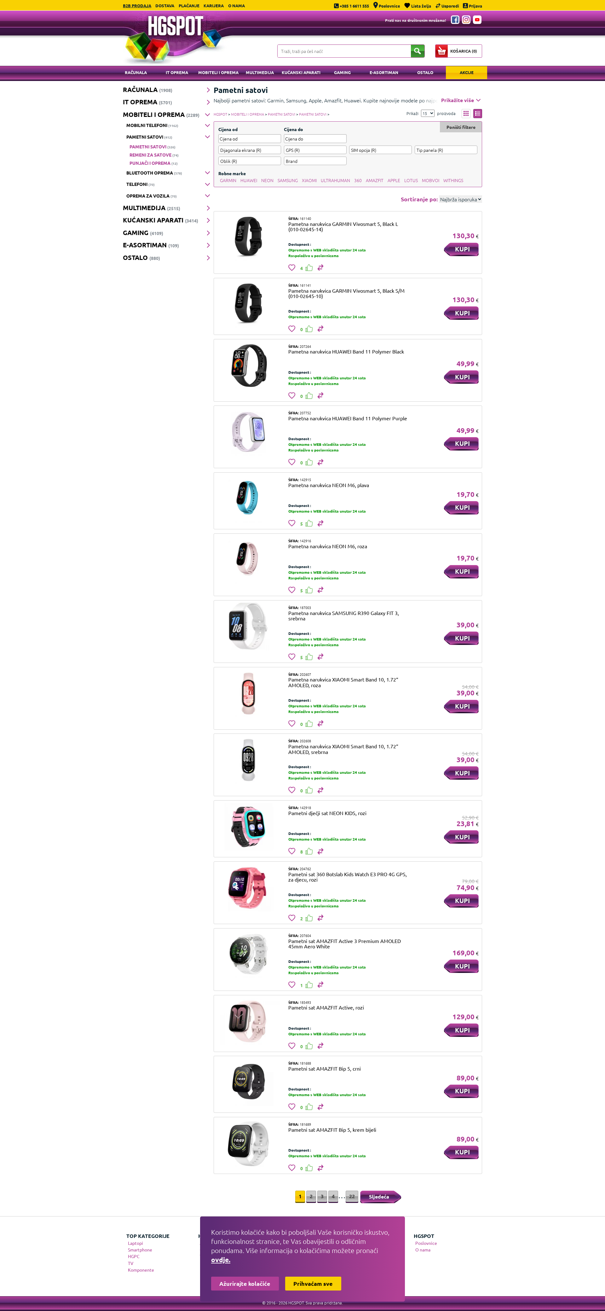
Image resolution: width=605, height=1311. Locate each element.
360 (358, 180)
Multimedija (260, 72)
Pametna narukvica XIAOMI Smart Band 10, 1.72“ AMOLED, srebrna (343, 749)
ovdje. (220, 1259)
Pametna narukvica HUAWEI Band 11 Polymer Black (346, 351)
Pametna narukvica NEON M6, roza (327, 546)
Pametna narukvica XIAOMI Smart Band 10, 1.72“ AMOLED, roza (343, 682)
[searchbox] (249, 150)
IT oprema (177, 72)
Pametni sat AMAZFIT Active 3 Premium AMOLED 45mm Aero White (344, 944)
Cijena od (228, 129)
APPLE (394, 180)
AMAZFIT (374, 180)
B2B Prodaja (137, 5)
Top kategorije (148, 1236)
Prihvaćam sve (313, 1283)
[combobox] (249, 150)
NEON (267, 180)
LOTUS (411, 180)
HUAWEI (248, 180)
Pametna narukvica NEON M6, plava (328, 485)
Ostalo (425, 72)
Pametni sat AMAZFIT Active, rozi (326, 1007)
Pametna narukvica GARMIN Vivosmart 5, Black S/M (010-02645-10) (346, 293)
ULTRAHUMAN (335, 180)
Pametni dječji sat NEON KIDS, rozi (327, 813)
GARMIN (228, 180)
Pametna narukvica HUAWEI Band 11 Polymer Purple (347, 418)
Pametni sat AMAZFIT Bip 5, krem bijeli (332, 1129)
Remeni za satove (154, 155)
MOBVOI (430, 180)
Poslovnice (426, 1243)
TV (130, 1263)
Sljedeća (379, 1196)
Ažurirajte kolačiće (244, 1283)
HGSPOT (220, 114)
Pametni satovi (149, 137)
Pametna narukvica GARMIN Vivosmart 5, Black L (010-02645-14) (343, 227)
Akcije (467, 72)
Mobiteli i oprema (218, 72)
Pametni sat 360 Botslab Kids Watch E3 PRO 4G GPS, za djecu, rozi (347, 877)
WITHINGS (453, 180)
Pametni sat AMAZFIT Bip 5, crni (324, 1068)
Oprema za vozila (151, 195)
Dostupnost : (299, 244)
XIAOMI (309, 180)
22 (352, 1196)
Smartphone (140, 1249)
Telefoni (140, 184)
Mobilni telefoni (152, 125)
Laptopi (135, 1243)
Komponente (141, 1270)
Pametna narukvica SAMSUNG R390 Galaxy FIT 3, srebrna (343, 616)
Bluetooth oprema (154, 172)
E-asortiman (384, 72)
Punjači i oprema (154, 163)
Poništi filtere (461, 127)
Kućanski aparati (301, 72)
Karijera (214, 5)
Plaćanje (189, 5)
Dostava (164, 5)
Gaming (342, 72)
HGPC (134, 1256)
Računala (136, 72)
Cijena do (293, 129)
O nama (236, 5)
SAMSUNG (288, 180)
